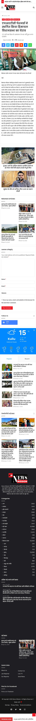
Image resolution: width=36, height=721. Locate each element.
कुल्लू (5, 552)
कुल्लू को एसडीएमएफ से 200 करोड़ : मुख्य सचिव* (8, 205)
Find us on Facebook (7, 691)
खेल (3, 515)
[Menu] (2, 8)
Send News (21, 676)
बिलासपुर (6, 558)
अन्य (9, 15)
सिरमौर (5, 569)
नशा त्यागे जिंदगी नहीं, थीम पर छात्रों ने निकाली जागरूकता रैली (26, 236)
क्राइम (4, 512)
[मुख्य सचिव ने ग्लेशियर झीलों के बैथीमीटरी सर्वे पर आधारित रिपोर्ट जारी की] (27, 422)
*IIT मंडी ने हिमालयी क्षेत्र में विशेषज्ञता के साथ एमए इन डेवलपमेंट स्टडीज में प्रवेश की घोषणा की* (8, 431)
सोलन (5, 572)
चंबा (5, 555)
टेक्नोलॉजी (4, 518)
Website (3, 293)
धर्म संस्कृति (5, 523)
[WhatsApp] (30, 45)
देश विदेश (4, 521)
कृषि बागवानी (5, 509)
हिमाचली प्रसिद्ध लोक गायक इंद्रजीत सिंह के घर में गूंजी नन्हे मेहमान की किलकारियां (22, 402)
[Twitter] (8, 45)
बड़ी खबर (7, 19)
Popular (9, 359)
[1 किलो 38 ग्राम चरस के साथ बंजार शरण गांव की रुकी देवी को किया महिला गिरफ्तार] (7, 394)
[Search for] (34, 8)
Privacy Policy (15, 705)
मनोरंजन (4, 529)
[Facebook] (3, 45)
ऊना (5, 543)
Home (5, 15)
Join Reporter (5, 673)
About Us (4, 670)
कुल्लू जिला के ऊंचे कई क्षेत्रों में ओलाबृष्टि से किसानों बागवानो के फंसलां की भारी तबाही (8, 237)
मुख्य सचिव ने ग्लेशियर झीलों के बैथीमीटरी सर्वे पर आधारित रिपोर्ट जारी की (26, 430)
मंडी (11, 19)
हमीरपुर (5, 575)
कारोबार (4, 506)
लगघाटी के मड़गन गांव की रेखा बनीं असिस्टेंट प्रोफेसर (22, 365)
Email (3, 286)
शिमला (5, 566)
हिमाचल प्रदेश (16, 19)
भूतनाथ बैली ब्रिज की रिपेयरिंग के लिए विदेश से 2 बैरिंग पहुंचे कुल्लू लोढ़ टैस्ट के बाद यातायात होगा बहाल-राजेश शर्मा (23, 384)
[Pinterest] (17, 45)
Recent (27, 359)
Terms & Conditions (25, 705)
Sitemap (7, 705)
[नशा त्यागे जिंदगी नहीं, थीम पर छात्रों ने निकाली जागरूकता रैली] (27, 228)
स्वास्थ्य (4, 538)
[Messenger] (26, 45)
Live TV (20, 673)
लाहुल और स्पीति (7, 563)
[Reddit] (21, 45)
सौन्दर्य (3, 535)
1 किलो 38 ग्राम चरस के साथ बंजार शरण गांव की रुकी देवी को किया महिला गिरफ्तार (23, 394)
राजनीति (4, 532)
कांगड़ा (5, 546)
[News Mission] (10, 7)
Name (3, 279)
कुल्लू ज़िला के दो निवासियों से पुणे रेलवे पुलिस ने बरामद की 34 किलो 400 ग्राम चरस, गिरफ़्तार (23, 374)
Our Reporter (5, 676)
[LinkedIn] (12, 45)
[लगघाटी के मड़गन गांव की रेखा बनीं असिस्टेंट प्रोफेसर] (7, 367)
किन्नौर (5, 549)
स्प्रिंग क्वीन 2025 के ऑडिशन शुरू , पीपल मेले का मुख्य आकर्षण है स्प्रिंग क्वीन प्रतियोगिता (26, 216)
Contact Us (21, 671)
